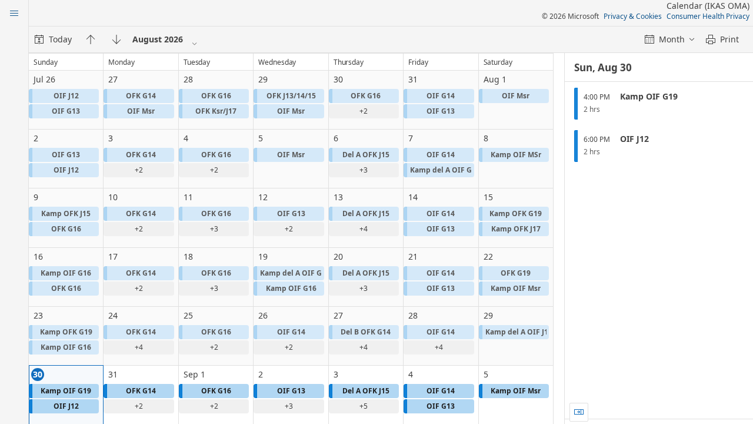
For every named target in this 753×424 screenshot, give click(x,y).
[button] (64, 96)
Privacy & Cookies (633, 16)
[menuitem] (53, 39)
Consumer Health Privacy (708, 16)
